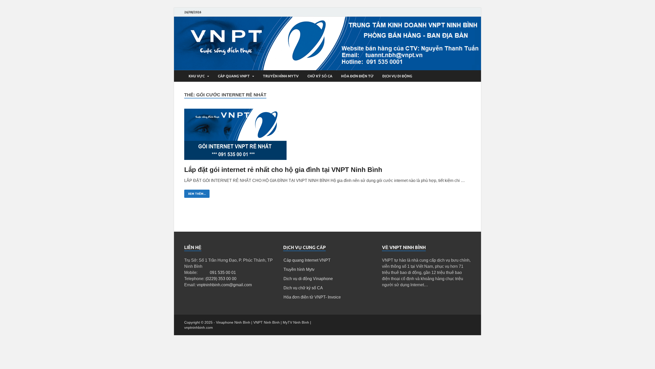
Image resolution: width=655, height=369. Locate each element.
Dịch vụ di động (397, 76)
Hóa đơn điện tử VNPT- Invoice (312, 297)
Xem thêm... (197, 193)
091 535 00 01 (223, 272)
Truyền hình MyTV (281, 76)
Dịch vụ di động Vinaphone (308, 278)
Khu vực (197, 76)
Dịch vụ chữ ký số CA (303, 288)
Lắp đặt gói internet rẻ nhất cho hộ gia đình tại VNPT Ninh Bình (283, 169)
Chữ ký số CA (319, 76)
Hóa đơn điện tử (357, 76)
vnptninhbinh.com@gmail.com (224, 285)
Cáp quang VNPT (234, 76)
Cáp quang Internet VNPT (307, 260)
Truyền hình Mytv (298, 269)
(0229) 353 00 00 (220, 278)
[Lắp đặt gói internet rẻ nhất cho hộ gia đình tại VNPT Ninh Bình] (327, 136)
